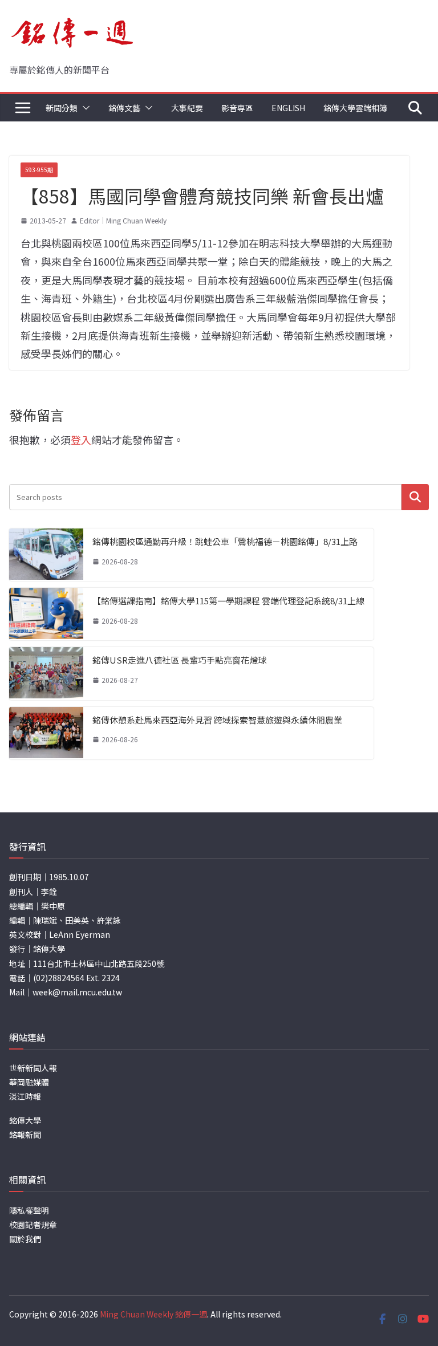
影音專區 (237, 107)
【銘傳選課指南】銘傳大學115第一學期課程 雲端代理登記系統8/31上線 (228, 601)
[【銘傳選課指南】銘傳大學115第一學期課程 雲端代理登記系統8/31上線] (46, 614)
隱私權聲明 (29, 1210)
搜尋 (415, 496)
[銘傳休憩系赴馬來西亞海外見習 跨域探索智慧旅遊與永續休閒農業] (46, 733)
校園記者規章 (33, 1224)
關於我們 (25, 1239)
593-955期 (39, 169)
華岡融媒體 (29, 1082)
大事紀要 (187, 107)
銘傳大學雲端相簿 (355, 107)
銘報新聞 (25, 1134)
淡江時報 (25, 1096)
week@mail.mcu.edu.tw (77, 992)
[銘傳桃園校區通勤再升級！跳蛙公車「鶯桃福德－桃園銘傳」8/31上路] (46, 554)
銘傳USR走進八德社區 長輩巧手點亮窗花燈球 (179, 660)
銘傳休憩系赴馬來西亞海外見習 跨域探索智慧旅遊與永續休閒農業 (217, 720)
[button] (84, 108)
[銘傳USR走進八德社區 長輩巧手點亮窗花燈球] (46, 673)
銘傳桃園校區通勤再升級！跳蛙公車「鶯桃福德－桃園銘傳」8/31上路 (225, 541)
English (288, 107)
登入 (81, 439)
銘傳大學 (25, 1120)
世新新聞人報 (33, 1067)
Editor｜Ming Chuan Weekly (123, 220)
